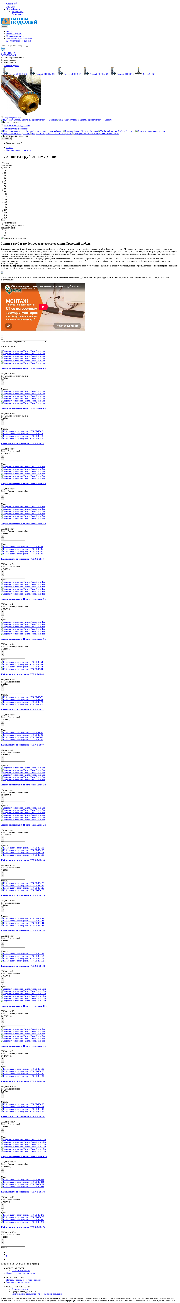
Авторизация (17, 11)
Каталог (8, 62)
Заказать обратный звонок (13, 57)
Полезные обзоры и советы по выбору (23, 1280)
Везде (8, 31)
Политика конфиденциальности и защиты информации (37, 1294)
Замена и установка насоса (18, 1282)
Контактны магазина (21, 1271)
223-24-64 (8, 53)
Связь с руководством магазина (20, 1273)
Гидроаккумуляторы (15, 36)
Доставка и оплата (20, 1289)
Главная (9, 147)
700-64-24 (8, 55)
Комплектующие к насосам (18, 41)
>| (7, 1259)
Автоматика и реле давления (19, 38)
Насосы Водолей (13, 34)
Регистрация (17, 14)
